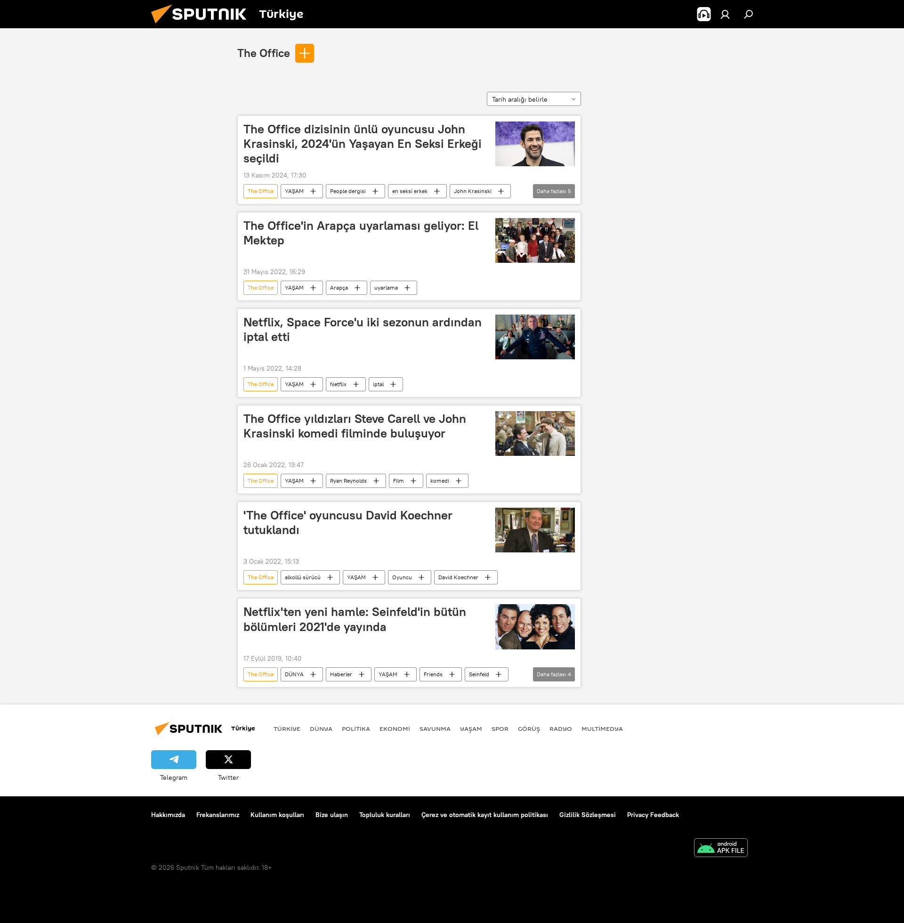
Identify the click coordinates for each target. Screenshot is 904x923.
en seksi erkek (410, 190)
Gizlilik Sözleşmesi (587, 814)
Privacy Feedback (653, 814)
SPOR (500, 728)
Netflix (338, 384)
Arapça (339, 287)
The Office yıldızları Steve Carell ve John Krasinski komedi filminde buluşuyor (354, 426)
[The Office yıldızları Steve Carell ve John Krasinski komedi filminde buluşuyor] (535, 433)
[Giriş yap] (725, 14)
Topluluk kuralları (384, 814)
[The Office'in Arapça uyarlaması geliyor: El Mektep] (535, 240)
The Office (263, 53)
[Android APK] (721, 848)
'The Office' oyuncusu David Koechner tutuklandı (347, 522)
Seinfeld (479, 674)
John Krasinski (473, 190)
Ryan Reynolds (348, 480)
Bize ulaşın (331, 814)
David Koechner (458, 577)
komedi (439, 480)
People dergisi (348, 190)
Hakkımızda (168, 814)
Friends (433, 674)
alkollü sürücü (303, 577)
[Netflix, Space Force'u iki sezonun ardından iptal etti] (535, 337)
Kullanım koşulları (277, 814)
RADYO (560, 728)
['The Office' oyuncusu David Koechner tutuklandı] (535, 530)
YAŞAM (294, 190)
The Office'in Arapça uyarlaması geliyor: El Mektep (360, 233)
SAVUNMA (435, 728)
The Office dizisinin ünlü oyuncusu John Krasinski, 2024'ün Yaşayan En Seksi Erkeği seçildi (362, 143)
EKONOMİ (394, 728)
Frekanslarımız (217, 814)
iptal (378, 384)
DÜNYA (294, 674)
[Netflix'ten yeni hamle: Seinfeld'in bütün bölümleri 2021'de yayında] (535, 626)
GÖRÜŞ (529, 728)
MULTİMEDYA (602, 728)
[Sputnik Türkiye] (202, 26)
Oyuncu (402, 577)
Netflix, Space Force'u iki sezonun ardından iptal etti (362, 329)
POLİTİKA (356, 728)
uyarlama (386, 287)
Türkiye (287, 728)
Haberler (341, 674)
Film (398, 480)
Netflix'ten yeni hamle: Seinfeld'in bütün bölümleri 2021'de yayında (354, 619)
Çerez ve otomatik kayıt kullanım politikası (484, 814)
